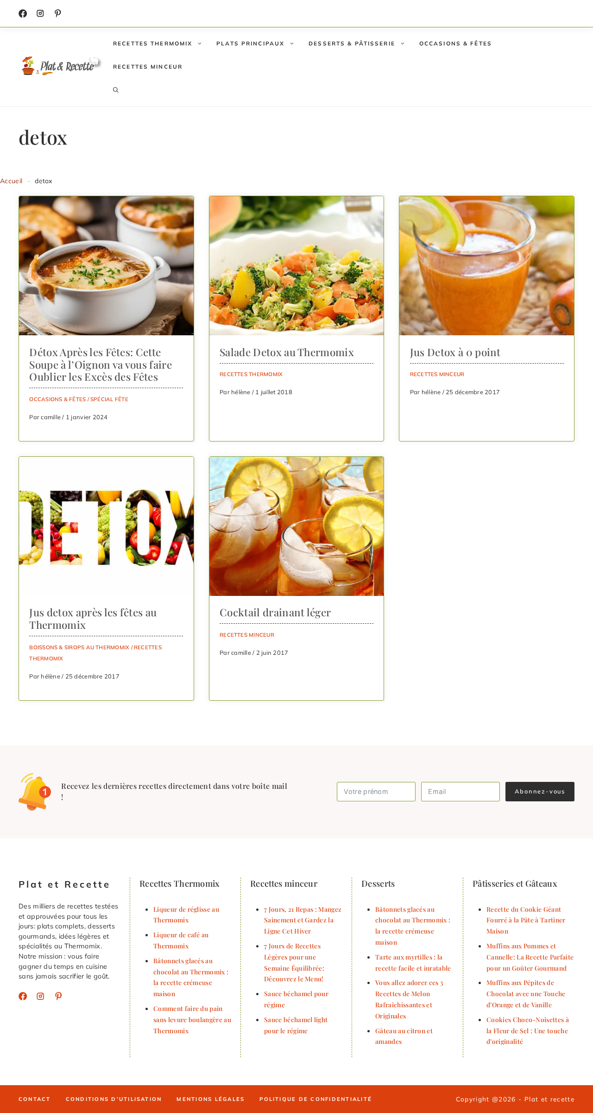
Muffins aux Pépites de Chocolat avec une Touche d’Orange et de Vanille (526, 993)
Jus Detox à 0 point (455, 352)
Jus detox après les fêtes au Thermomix (93, 618)
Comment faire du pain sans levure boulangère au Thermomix (192, 1019)
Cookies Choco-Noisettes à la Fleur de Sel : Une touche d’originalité (527, 1030)
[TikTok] (58, 13)
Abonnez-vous (540, 791)
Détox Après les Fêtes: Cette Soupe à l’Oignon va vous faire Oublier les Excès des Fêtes (100, 364)
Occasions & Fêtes (455, 43)
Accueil (11, 181)
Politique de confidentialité (315, 1099)
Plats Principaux (250, 43)
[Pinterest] (58, 996)
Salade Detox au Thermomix (287, 352)
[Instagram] (40, 13)
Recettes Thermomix (152, 43)
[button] (116, 90)
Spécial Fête (109, 399)
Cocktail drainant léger (275, 612)
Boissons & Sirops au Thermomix (79, 647)
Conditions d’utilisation (114, 1099)
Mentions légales (211, 1099)
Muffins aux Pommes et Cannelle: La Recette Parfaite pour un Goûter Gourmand (530, 956)
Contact (35, 1099)
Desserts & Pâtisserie (352, 43)
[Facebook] (23, 13)
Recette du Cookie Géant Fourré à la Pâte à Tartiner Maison (526, 920)
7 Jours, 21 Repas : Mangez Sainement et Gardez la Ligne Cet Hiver (302, 920)
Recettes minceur (148, 66)
